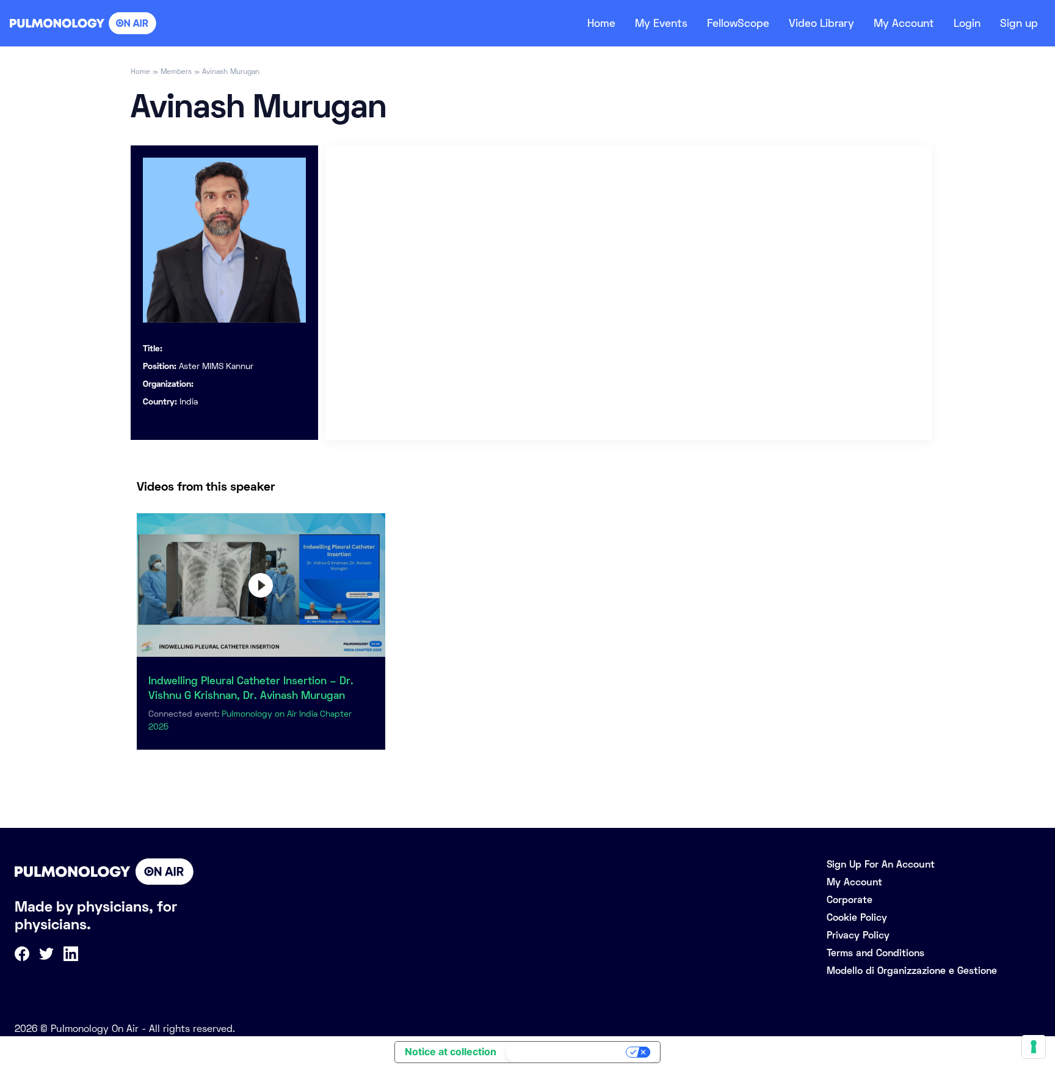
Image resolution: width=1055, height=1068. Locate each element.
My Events (661, 23)
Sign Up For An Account (881, 864)
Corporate (849, 899)
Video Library (821, 23)
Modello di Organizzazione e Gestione (912, 970)
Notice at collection (450, 1051)
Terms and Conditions (875, 953)
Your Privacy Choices (567, 1052)
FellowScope (738, 23)
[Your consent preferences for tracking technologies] (1033, 1046)
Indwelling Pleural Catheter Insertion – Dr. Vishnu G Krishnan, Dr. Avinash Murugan (250, 688)
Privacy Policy (858, 935)
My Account (904, 23)
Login (967, 23)
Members (176, 71)
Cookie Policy (857, 917)
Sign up (1019, 23)
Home (601, 23)
